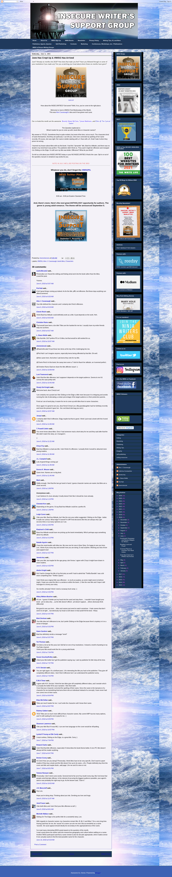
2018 (120, 517)
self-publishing (121, 454)
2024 (120, 501)
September (124, 528)
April (122, 562)
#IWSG (40, 261)
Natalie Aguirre (42, 542)
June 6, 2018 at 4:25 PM (44, 566)
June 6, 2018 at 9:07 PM (44, 706)
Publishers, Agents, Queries (42, 44)
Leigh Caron (41, 514)
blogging (119, 451)
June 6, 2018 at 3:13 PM (44, 538)
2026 (120, 495)
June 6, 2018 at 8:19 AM (44, 307)
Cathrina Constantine (125, 471)
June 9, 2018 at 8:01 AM (44, 809)
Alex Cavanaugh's (62, 112)
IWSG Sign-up (56, 40)
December (123, 519)
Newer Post (37, 854)
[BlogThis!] (68, 258)
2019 (120, 514)
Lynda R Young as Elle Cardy (47, 734)
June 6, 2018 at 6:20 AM (44, 296)
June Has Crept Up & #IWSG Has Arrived (127, 555)
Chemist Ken (41, 504)
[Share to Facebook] (72, 258)
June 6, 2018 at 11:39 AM (45, 465)
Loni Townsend (42, 374)
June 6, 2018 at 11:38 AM (45, 454)
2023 (120, 504)
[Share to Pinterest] (74, 258)
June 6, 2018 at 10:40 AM (45, 383)
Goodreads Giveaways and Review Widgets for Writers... (127, 540)
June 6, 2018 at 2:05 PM (44, 525)
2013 (120, 585)
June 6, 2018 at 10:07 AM (45, 341)
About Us (44, 40)
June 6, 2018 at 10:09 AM (45, 370)
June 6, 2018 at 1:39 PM (44, 510)
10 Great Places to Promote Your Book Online (127, 550)
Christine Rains (42, 322)
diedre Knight (41, 570)
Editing (119, 438)
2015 (120, 579)
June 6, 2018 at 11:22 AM (45, 441)
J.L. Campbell (41, 459)
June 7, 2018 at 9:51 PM (44, 768)
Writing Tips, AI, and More (112, 40)
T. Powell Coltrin (42, 429)
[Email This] (66, 258)
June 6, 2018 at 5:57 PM (44, 637)
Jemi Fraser (40, 803)
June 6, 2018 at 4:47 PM (44, 614)
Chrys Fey (40, 446)
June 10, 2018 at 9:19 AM (45, 840)
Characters (69, 261)
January (123, 571)
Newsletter (81, 40)
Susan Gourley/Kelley (44, 657)
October (123, 525)
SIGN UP (71, 100)
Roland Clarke (41, 745)
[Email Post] (62, 258)
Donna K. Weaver (43, 469)
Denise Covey (41, 758)
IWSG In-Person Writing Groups (43, 47)
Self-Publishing (61, 44)
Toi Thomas (40, 642)
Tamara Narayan (42, 773)
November (123, 522)
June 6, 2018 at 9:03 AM (44, 318)
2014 (120, 582)
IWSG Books (69, 40)
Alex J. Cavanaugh (50, 261)
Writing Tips (120, 447)
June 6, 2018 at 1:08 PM (44, 488)
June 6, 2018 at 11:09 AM (45, 424)
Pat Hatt (39, 288)
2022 (120, 506)
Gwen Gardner (41, 631)
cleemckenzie (41, 346)
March (122, 565)
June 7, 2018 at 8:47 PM (44, 753)
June (122, 536)
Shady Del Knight (43, 387)
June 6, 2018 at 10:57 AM (45, 411)
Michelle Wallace (42, 814)
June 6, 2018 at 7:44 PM (44, 676)
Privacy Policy (94, 40)
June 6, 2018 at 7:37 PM (44, 663)
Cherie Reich (41, 312)
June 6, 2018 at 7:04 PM (44, 652)
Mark (38, 480)
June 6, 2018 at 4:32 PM (44, 592)
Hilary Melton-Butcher (44, 596)
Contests (73, 44)
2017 (120, 574)
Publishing (120, 444)
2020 (120, 512)
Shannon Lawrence (43, 723)
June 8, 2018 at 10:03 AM (45, 783)
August (122, 530)
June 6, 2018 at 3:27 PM (44, 553)
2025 (120, 498)
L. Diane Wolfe (41, 335)
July (121, 533)
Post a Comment (40, 844)
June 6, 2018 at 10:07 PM (45, 730)
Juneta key (40, 557)
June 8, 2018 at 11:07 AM (45, 798)
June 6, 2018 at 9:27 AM (44, 331)
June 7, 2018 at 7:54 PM (44, 740)
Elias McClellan (42, 700)
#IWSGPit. (86, 170)
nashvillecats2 (41, 271)
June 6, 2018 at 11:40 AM (45, 475)
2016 (120, 577)
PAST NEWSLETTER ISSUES (126, 248)
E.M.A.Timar (40, 680)
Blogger (98, 873)
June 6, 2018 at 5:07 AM (44, 283)
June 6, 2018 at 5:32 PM (44, 626)
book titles (61, 261)
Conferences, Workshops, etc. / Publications (107, 44)
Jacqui (39, 416)
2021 (120, 509)
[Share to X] (70, 258)
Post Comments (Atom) (76, 860)
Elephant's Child (42, 529)
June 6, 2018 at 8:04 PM (44, 695)
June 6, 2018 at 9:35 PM (44, 719)
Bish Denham (41, 618)
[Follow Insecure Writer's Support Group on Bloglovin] (125, 429)
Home (34, 40)
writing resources (122, 457)
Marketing (84, 44)
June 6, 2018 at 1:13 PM (44, 499)
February (123, 568)
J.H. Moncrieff (41, 788)
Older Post (105, 854)
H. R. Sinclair (41, 668)
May (122, 560)
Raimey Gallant (42, 711)
